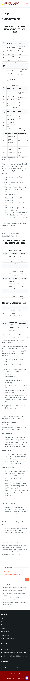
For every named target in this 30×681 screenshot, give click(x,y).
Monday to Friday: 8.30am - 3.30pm (15, 656)
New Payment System (12, 572)
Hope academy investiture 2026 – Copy (14, 587)
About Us (4, 621)
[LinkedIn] (17, 667)
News (3, 628)
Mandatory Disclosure (8, 638)
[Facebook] (2, 667)
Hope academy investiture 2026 (12, 590)
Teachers (4, 625)
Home (3, 618)
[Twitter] (6, 667)
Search (27, 579)
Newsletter (5, 632)
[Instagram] (9, 667)
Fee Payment (5, 635)
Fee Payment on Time (12, 574)
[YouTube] (13, 667)
